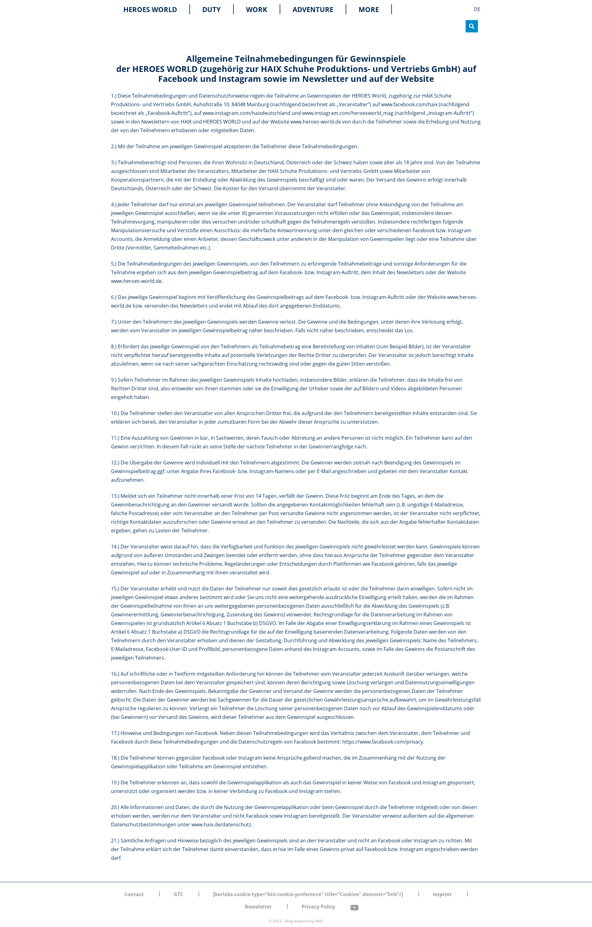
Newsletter (258, 906)
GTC (178, 894)
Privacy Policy (318, 906)
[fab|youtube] (354, 907)
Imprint (442, 894)
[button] (383, 9)
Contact (134, 894)
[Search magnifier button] (472, 26)
